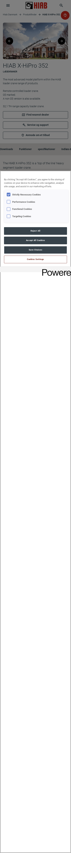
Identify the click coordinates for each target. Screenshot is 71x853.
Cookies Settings (35, 259)
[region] (35, 512)
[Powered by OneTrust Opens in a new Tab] (55, 270)
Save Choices (35, 249)
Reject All (35, 231)
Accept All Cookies (35, 240)
